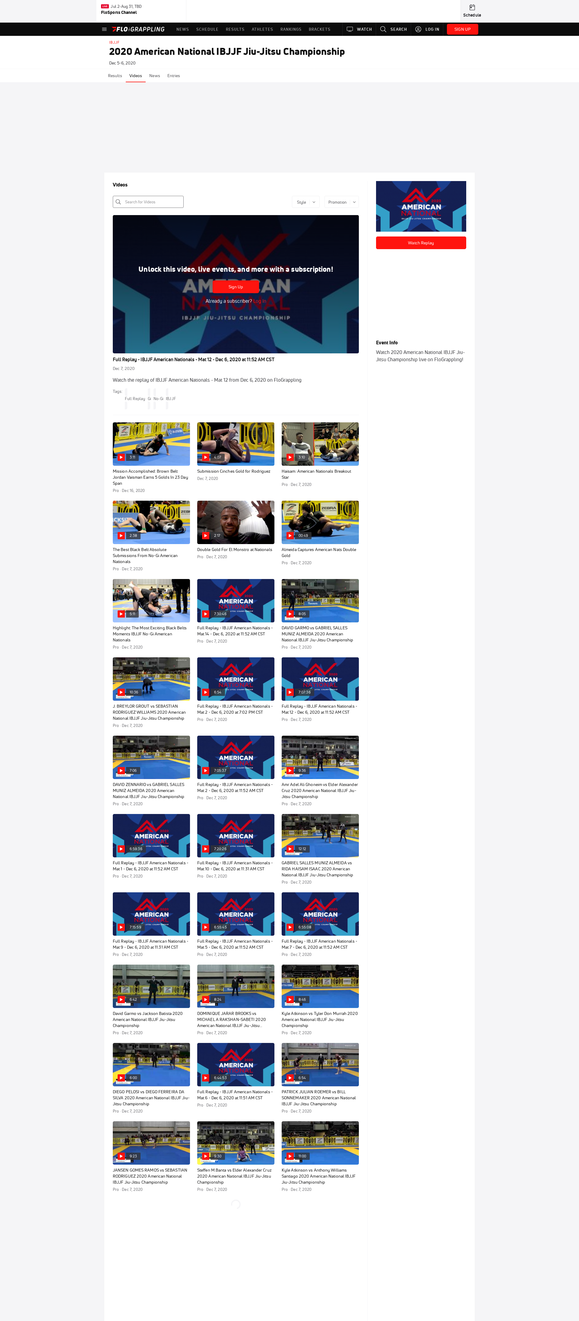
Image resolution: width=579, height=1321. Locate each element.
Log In (259, 301)
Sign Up (236, 287)
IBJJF (114, 42)
